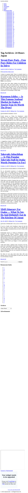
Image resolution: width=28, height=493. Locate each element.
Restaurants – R (10, 36)
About (5, 5)
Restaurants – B (10, 14)
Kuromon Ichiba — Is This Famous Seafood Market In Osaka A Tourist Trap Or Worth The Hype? (12, 102)
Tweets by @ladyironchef (7, 470)
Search (2, 261)
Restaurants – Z (10, 46)
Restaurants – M (10, 29)
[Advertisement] (7, 336)
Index (5, 9)
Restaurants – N (10, 30)
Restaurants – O (10, 32)
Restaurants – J (10, 25)
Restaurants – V (10, 41)
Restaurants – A (10, 13)
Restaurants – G (10, 21)
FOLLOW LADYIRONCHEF (14, 489)
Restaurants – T (10, 38)
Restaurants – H (10, 22)
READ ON (3, 92)
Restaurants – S (10, 37)
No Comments (18, 69)
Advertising (6, 6)
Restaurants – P (10, 33)
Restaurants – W (10, 42)
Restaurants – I (10, 24)
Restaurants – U (10, 40)
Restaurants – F (10, 20)
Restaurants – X (10, 44)
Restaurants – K (10, 26)
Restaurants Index (8, 10)
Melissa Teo (13, 111)
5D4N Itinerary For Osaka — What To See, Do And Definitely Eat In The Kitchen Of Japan (13, 213)
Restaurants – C (10, 15)
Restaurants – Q (10, 34)
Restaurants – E (10, 18)
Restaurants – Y (10, 45)
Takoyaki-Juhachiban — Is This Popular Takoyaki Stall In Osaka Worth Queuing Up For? (13, 158)
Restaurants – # (10, 11)
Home (5, 3)
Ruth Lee (11, 69)
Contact (5, 7)
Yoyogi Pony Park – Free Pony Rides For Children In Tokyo (13, 63)
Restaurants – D (10, 17)
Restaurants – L (10, 28)
